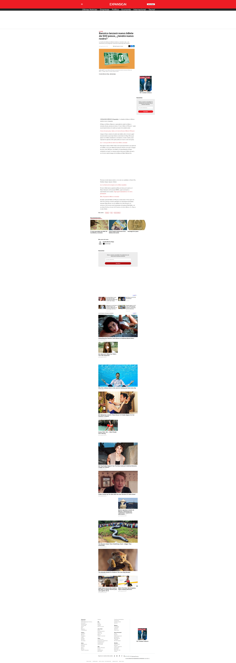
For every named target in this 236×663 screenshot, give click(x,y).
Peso (111, 212)
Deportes (100, 632)
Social (99, 648)
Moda (82, 647)
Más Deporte (117, 638)
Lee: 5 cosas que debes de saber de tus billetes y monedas (113, 142)
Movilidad (100, 651)
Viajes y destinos (118, 646)
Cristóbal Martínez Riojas (108, 241)
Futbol (115, 633)
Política (115, 9)
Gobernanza (100, 650)
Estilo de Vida (117, 650)
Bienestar (116, 648)
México (82, 634)
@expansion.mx (119, 656)
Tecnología (153, 9)
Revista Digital (151, 4)
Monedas (107, 212)
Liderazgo (116, 627)
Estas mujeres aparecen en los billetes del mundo (117, 232)
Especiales (116, 630)
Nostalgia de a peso (133, 231)
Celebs (99, 625)
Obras (82, 626)
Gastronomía (117, 644)
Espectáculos (84, 644)
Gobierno (83, 633)
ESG (82, 627)
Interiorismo (100, 644)
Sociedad (83, 640)
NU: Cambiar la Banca (146, 92)
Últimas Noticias (89, 9)
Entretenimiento (101, 631)
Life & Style (100, 628)
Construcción (100, 639)
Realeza (83, 645)
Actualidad (116, 626)
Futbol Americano (118, 635)
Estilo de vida (101, 626)
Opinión (83, 639)
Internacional (139, 9)
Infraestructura (101, 641)
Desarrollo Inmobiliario (103, 640)
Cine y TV (100, 633)
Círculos (83, 646)
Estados (83, 638)
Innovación (116, 620)
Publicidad (88, 661)
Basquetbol (116, 637)
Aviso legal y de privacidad (105, 661)
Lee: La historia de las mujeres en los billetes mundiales (113, 185)
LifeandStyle (84, 630)
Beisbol (116, 634)
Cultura (99, 619)
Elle (98, 621)
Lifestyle (116, 639)
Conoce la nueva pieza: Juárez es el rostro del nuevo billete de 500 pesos (117, 131)
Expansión (83, 619)
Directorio (121, 661)
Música (99, 634)
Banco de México (117, 212)
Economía (126, 9)
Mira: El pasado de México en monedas (109, 196)
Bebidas (116, 645)
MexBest (116, 643)
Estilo (99, 630)
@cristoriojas (113, 74)
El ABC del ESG (117, 621)
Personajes (116, 647)
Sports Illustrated (117, 632)
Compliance (95, 661)
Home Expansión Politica (86, 621)
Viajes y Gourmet (85, 650)
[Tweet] (129, 46)
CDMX (82, 637)
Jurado (115, 651)
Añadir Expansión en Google (118, 46)
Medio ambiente (101, 647)
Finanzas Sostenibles (119, 619)
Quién (82, 643)
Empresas (104, 9)
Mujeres (116, 625)
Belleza (99, 624)
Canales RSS (115, 661)
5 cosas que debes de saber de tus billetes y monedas (98, 232)
